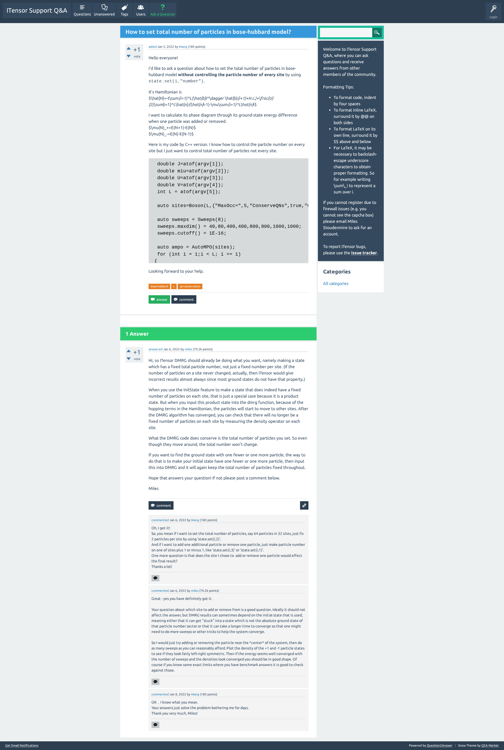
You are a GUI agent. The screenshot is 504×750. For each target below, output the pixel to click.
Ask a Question (162, 14)
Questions (82, 14)
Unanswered (104, 14)
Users (140, 14)
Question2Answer (440, 745)
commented (160, 520)
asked (153, 46)
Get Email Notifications (21, 745)
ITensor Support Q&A (37, 10)
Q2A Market (490, 745)
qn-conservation (190, 286)
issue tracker (364, 252)
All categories (336, 283)
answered (155, 349)
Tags (124, 14)
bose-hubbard (159, 286)
